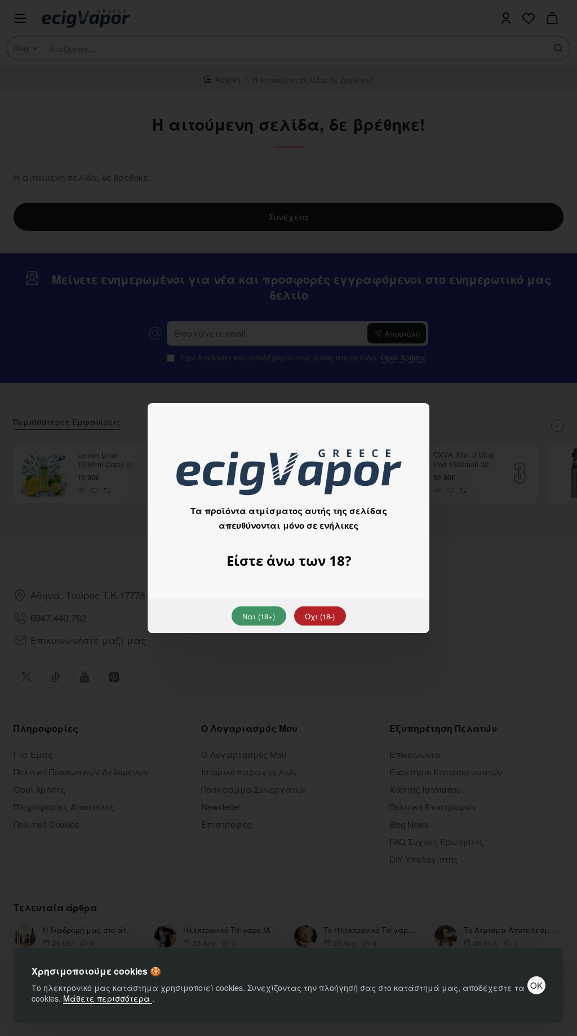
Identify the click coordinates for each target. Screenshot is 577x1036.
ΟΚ (536, 985)
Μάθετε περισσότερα (107, 998)
